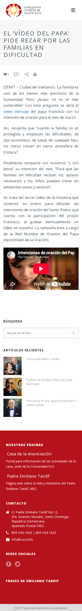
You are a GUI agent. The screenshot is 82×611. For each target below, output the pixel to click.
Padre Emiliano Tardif (28, 476)
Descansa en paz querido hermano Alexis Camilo (50, 403)
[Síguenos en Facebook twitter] (17, 564)
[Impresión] (37, 74)
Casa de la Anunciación (28, 453)
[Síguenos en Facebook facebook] (8, 564)
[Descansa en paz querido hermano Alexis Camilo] (12, 408)
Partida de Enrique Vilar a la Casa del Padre (49, 382)
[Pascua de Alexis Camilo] (12, 366)
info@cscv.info (22, 539)
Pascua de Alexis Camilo (43, 359)
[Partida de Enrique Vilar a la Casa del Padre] (12, 387)
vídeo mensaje (16, 111)
